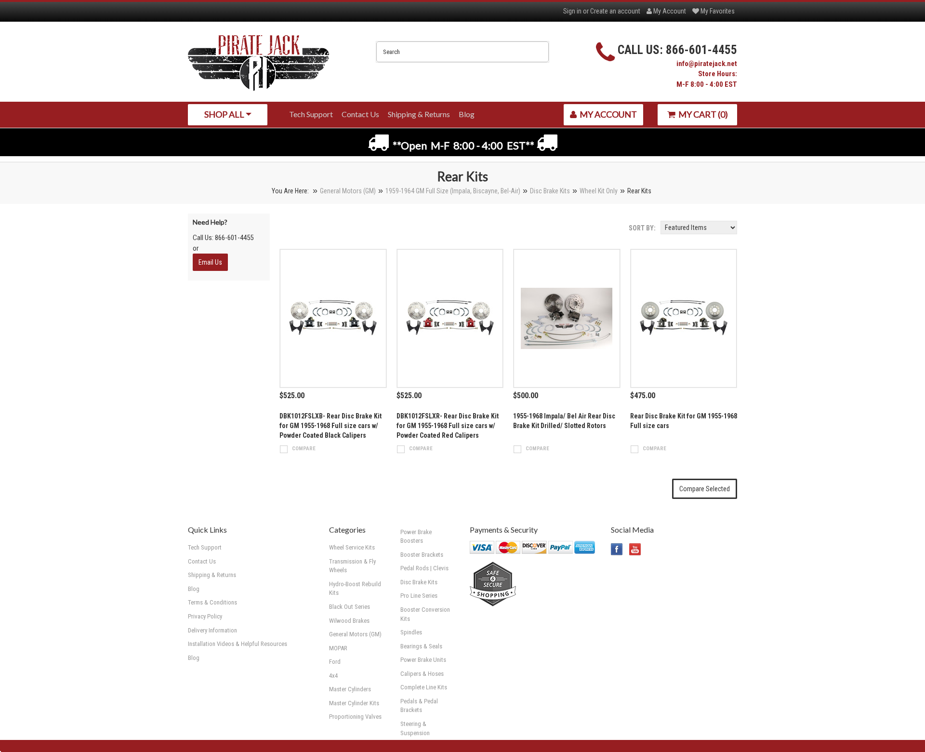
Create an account (615, 11)
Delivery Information (212, 630)
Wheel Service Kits (352, 547)
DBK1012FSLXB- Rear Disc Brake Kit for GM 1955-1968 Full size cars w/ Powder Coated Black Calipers (330, 425)
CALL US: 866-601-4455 (677, 50)
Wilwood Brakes (349, 620)
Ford (335, 661)
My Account (669, 11)
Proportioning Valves (355, 716)
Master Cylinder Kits (354, 703)
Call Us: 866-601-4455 (223, 237)
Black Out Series (349, 606)
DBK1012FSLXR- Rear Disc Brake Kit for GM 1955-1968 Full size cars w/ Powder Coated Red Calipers (447, 425)
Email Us (210, 262)
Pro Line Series (418, 595)
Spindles (411, 632)
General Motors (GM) (348, 191)
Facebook (617, 549)
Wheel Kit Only (599, 191)
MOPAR (338, 648)
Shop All (225, 114)
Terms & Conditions (212, 602)
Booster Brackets (421, 554)
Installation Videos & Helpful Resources (237, 643)
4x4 (333, 675)
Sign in (572, 11)
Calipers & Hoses (422, 673)
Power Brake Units (423, 659)
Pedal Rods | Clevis (424, 568)
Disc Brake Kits (550, 191)
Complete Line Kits (423, 687)
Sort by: (642, 228)
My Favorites (717, 11)
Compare (304, 448)
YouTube (635, 549)
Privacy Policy (205, 616)
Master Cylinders (350, 689)
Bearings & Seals (421, 646)
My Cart (702, 114)
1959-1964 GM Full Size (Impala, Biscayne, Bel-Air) (452, 191)
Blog (193, 657)
